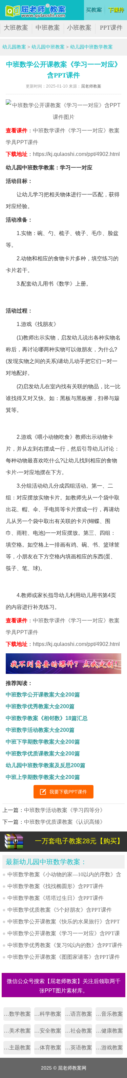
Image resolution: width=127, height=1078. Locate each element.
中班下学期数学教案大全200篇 (43, 742)
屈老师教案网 (36, 11)
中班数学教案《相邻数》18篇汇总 (47, 718)
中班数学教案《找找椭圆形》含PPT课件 (55, 886)
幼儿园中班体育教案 (48, 1047)
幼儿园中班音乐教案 (109, 1014)
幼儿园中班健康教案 (109, 1031)
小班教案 (79, 27)
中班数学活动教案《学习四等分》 (64, 810)
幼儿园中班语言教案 (78, 1014)
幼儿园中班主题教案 (17, 1047)
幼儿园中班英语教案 (78, 1047)
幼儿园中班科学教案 (48, 1014)
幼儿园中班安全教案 (48, 1031)
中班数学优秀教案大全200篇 (40, 706)
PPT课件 (111, 27)
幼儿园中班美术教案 (17, 1031)
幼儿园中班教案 (48, 47)
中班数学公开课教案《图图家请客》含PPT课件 (63, 957)
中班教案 (48, 27)
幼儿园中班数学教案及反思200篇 (45, 765)
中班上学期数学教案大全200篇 (43, 777)
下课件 (116, 10)
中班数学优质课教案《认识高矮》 (64, 822)
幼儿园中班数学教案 (91, 47)
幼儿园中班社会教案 (78, 1031)
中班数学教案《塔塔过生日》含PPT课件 (55, 898)
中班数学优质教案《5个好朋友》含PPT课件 (59, 910)
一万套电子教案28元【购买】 (79, 841)
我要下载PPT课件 (68, 791)
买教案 (94, 10)
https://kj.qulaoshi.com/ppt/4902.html (76, 154)
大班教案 (16, 27)
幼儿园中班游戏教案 (109, 1047)
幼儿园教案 (14, 47)
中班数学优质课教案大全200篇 (43, 753)
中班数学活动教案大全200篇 (40, 730)
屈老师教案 (91, 86)
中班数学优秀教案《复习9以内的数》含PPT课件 (65, 945)
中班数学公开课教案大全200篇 (43, 694)
